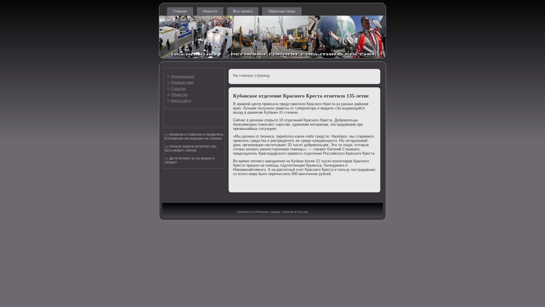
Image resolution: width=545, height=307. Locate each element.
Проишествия (182, 82)
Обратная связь (281, 11)
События (178, 89)
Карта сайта (181, 101)
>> (167, 134)
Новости (210, 11)
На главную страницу (251, 75)
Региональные (182, 76)
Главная (180, 11)
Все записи (242, 11)
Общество (179, 95)
